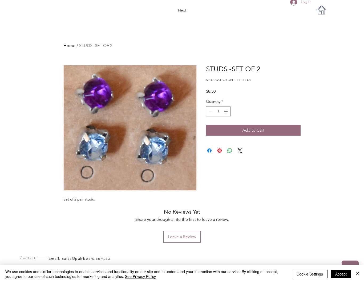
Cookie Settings (310, 274)
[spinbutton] (218, 111)
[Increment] (226, 111)
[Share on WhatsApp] (230, 150)
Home (69, 45)
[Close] (357, 274)
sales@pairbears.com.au (86, 258)
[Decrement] (210, 111)
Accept (341, 274)
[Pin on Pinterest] (219, 150)
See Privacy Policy (140, 276)
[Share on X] (240, 150)
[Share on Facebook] (209, 150)
